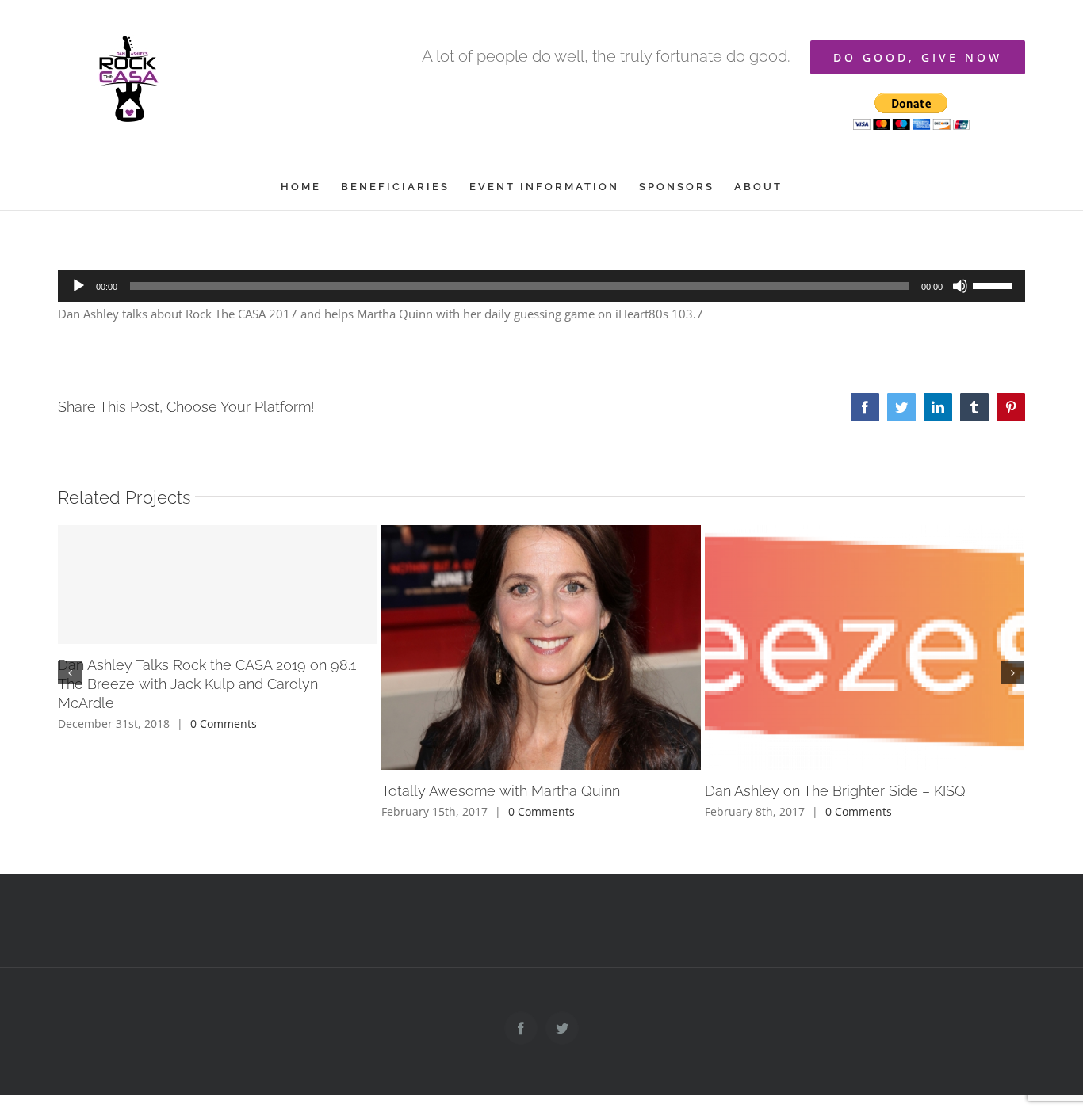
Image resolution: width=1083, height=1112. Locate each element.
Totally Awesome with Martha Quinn (500, 791)
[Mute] (960, 286)
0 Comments (223, 723)
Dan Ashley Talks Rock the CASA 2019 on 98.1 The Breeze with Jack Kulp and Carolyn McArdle (207, 684)
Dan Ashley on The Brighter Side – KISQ (835, 791)
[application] (541, 286)
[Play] (78, 286)
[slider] (995, 284)
